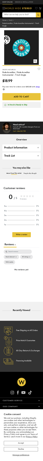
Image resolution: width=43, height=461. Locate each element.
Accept (21, 443)
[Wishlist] (36, 8)
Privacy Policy (32, 437)
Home (4, 20)
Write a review (21, 235)
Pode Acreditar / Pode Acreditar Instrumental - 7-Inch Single (20, 25)
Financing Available (23, 361)
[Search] (38, 14)
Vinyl (10, 20)
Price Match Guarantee (25, 341)
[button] (3, 8)
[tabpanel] (21, 272)
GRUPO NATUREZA (9, 69)
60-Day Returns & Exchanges (28, 351)
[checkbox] (9, 262)
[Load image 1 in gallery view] (21, 65)
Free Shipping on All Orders (27, 330)
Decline (21, 449)
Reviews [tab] (10, 244)
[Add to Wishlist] (39, 69)
